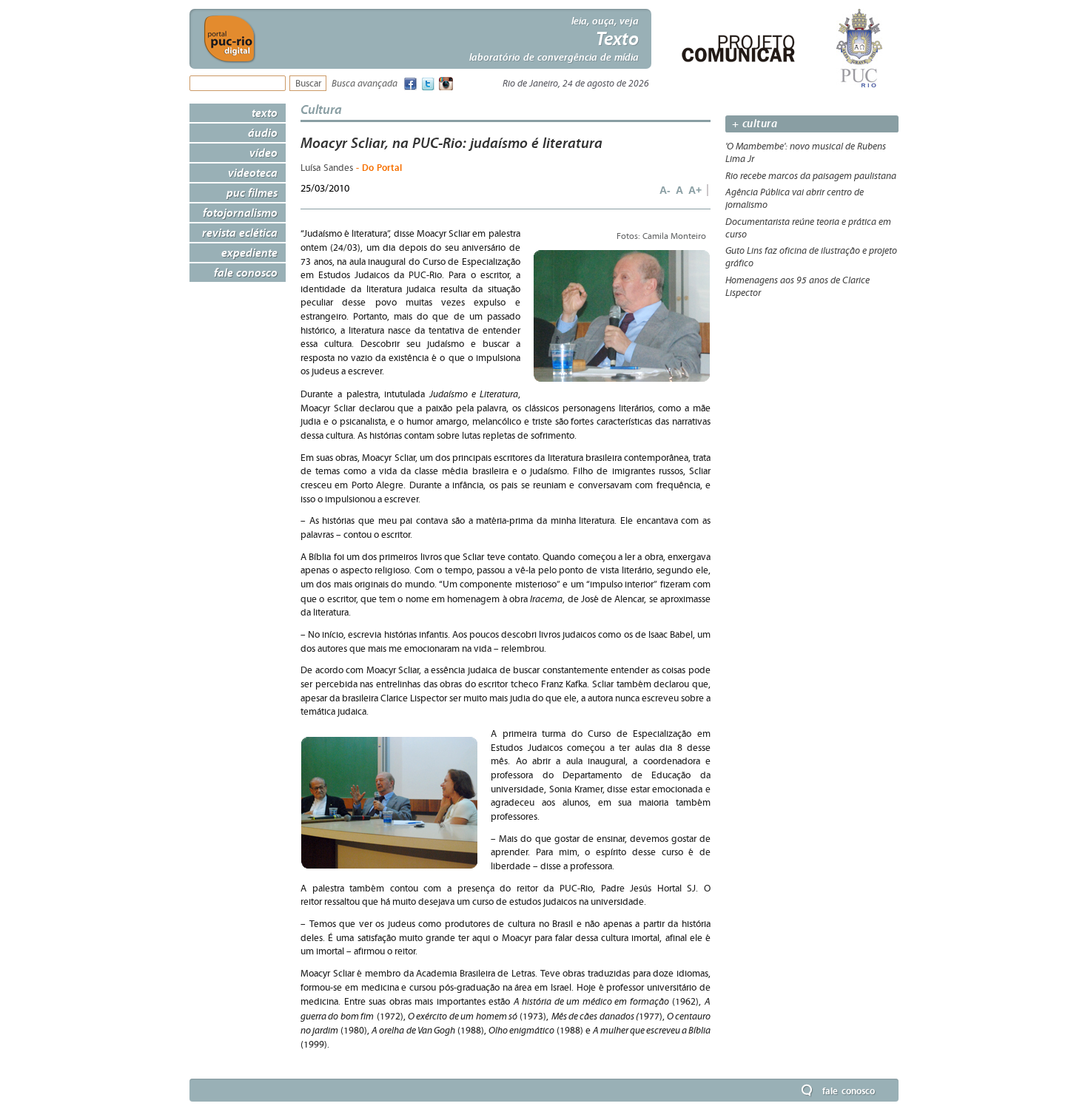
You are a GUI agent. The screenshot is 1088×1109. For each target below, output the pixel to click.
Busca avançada (364, 84)
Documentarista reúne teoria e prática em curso (808, 228)
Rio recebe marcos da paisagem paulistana (810, 176)
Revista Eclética (240, 232)
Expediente (249, 252)
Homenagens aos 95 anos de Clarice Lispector (797, 286)
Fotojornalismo (240, 212)
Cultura (321, 109)
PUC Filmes (252, 192)
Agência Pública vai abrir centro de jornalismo (794, 198)
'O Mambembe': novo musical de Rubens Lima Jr (805, 152)
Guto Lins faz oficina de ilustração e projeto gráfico (811, 257)
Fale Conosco (246, 272)
